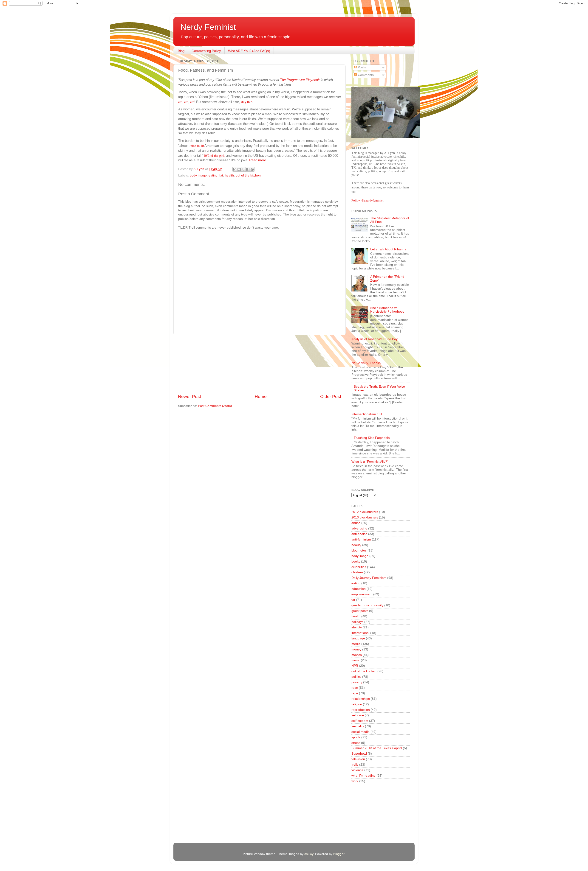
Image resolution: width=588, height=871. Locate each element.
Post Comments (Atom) (215, 406)
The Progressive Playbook (300, 80)
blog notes (359, 550)
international (360, 633)
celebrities (358, 567)
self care (357, 715)
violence (357, 770)
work (354, 781)
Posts (361, 67)
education (358, 589)
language (358, 638)
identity (356, 627)
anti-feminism (361, 539)
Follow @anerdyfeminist (367, 200)
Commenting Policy (206, 51)
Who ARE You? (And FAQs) (249, 51)
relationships (360, 698)
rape (354, 693)
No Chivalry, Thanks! (366, 363)
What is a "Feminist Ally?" (369, 461)
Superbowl (359, 753)
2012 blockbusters (364, 512)
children (357, 572)
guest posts (359, 611)
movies (356, 655)
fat (221, 175)
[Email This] (234, 169)
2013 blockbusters (364, 517)
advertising (359, 528)
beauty (356, 545)
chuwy (308, 854)
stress (355, 743)
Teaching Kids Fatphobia (372, 438)
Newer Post (189, 396)
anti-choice (359, 534)
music (355, 660)
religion (356, 704)
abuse (355, 523)
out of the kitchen (248, 175)
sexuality (357, 726)
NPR (354, 665)
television (358, 759)
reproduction (360, 709)
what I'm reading (363, 775)
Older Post (330, 396)
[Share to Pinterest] (252, 169)
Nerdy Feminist (208, 27)
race (354, 687)
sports (355, 737)
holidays (357, 622)
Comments (365, 75)
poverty (356, 682)
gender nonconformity (367, 605)
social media (360, 732)
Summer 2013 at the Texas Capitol (376, 748)
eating (213, 175)
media (355, 644)
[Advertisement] (260, 364)
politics (356, 676)
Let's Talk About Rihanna (388, 249)
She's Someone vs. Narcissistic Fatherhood (387, 309)
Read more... (259, 160)
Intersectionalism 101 (366, 414)
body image (198, 175)
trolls (354, 764)
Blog (181, 51)
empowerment (361, 594)
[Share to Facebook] (248, 169)
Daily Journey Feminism (368, 578)
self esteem (359, 721)
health (229, 175)
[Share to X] (243, 169)
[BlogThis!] (239, 169)
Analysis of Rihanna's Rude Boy (374, 339)
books (355, 561)
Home (261, 396)
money (356, 649)
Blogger (338, 854)
